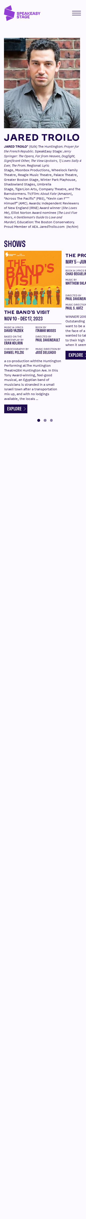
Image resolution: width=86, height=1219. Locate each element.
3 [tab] (51, 420)
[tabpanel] (33, 331)
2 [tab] (45, 420)
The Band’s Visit (27, 312)
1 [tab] (38, 420)
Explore (14, 408)
